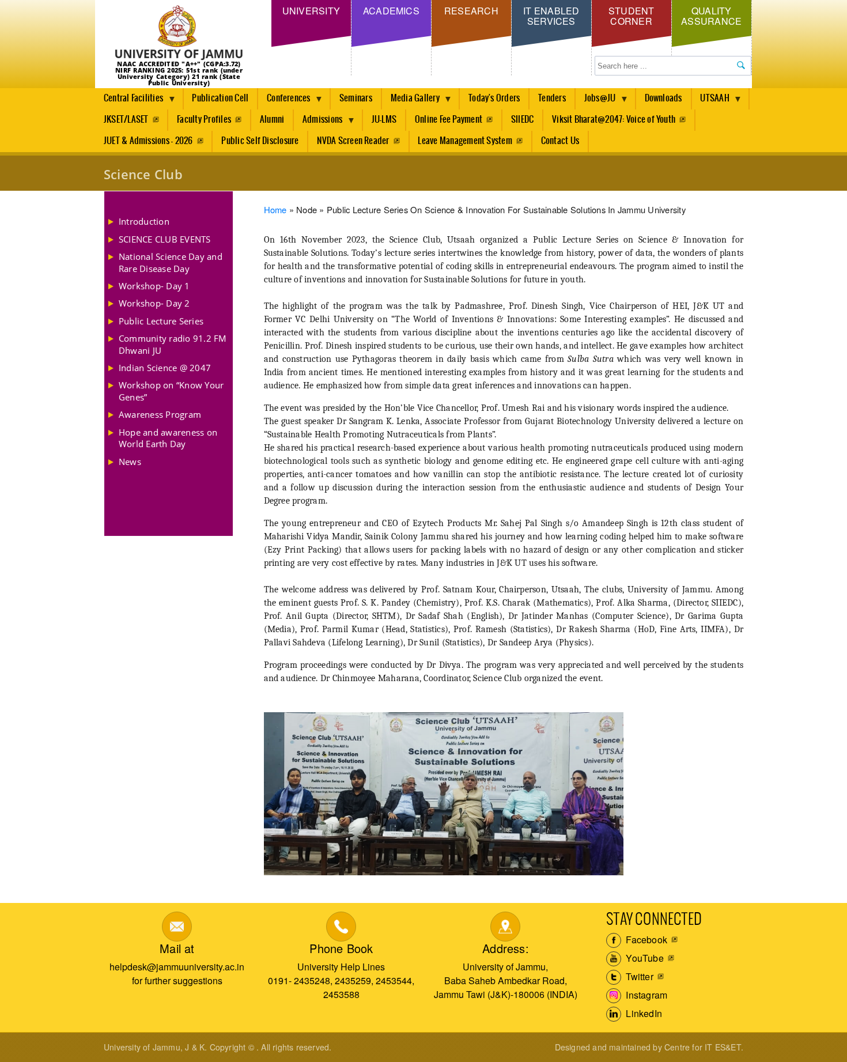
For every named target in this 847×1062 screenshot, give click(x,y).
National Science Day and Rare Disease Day (170, 262)
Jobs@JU (596, 101)
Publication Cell (220, 98)
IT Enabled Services (551, 16)
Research (471, 10)
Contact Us (560, 141)
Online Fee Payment (448, 119)
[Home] (179, 33)
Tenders (552, 98)
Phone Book (341, 948)
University (311, 10)
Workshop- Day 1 (154, 286)
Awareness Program (160, 414)
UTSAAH (710, 101)
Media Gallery (411, 101)
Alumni (272, 119)
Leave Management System (465, 141)
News (130, 461)
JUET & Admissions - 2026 (148, 141)
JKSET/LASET (126, 119)
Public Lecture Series (161, 321)
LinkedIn (642, 1013)
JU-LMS (384, 119)
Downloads (663, 98)
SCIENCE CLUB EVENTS (165, 239)
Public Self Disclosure (259, 141)
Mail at (177, 948)
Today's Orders (494, 98)
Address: (505, 948)
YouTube (643, 958)
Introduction (144, 221)
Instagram (645, 994)
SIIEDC (522, 119)
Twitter (638, 976)
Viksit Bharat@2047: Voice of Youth (613, 119)
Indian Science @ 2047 (165, 367)
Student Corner (631, 16)
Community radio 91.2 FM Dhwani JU (173, 344)
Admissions (318, 123)
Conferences (284, 101)
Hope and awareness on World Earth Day (168, 437)
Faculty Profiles (204, 119)
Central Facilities (129, 101)
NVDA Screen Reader (353, 141)
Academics (391, 10)
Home (275, 209)
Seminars (355, 98)
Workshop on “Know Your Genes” (171, 390)
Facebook (645, 939)
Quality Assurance (711, 16)
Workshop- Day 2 (154, 303)
